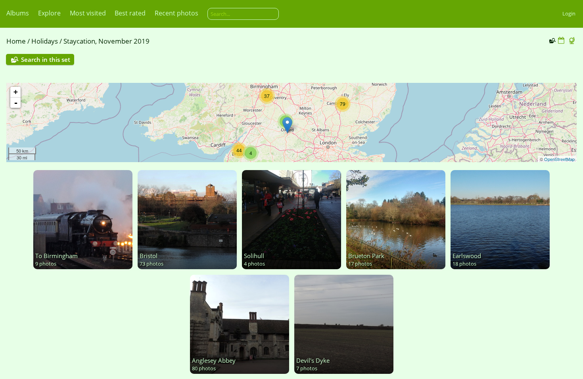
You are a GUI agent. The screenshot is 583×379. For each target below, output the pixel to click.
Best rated (130, 13)
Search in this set (45, 59)
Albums (17, 13)
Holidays (44, 41)
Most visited (88, 13)
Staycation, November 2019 (106, 41)
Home (16, 41)
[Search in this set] (551, 40)
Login (568, 13)
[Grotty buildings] (287, 125)
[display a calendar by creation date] (561, 41)
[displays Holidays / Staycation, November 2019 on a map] (572, 41)
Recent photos (176, 13)
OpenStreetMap (559, 159)
